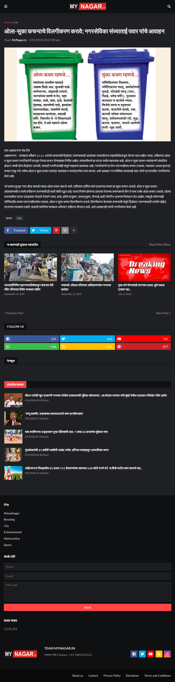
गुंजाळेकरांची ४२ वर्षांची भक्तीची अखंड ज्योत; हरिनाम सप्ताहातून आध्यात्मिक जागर (67, 450)
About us (77, 675)
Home (7, 22)
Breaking (9, 519)
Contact (93, 675)
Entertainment (13, 532)
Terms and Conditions (157, 675)
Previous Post (14, 313)
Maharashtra (12, 538)
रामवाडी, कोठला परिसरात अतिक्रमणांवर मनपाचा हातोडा (86, 287)
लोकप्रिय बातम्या (15, 384)
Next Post (162, 313)
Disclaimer (132, 675)
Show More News (160, 244)
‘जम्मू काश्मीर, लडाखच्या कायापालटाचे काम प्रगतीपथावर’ (54, 413)
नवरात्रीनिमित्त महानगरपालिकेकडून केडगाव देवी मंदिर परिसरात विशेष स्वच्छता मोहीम (28, 287)
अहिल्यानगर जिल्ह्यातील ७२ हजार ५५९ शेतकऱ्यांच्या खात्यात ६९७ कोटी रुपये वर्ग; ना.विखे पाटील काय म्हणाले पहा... (83, 468)
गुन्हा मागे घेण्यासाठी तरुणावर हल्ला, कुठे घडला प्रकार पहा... (141, 287)
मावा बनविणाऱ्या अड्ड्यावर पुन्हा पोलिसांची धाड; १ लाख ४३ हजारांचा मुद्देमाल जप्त (66, 431)
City (16, 22)
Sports (8, 545)
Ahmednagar (12, 513)
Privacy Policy (112, 675)
